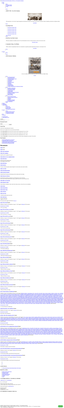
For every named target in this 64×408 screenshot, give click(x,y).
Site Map (3, 375)
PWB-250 (40, 318)
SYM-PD (9, 302)
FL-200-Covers (22, 295)
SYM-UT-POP (20, 302)
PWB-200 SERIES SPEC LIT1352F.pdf (8, 139)
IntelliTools (9, 98)
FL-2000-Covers (39, 295)
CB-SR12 (52, 293)
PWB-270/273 (48, 318)
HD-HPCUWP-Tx (48, 298)
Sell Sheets (4, 191)
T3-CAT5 (43, 302)
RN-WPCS (29, 301)
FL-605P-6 (45, 296)
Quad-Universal (12, 301)
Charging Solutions (11, 85)
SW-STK (46, 333)
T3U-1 (29, 320)
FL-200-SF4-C (31, 295)
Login (3, 376)
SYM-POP (13, 302)
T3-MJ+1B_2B (18, 303)
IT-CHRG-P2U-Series (34, 299)
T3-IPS (58, 302)
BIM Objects (5, 158)
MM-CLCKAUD (50, 330)
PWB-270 (1, 342)
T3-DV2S (52, 302)
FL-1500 (12, 295)
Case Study (4, 168)
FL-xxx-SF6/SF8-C (35, 297)
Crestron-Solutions (55, 328)
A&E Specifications (6, 151)
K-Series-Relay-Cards (50, 299)
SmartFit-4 (33, 301)
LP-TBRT (55, 299)
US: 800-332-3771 (5, 116)
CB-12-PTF (40, 293)
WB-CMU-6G (24, 343)
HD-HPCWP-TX (53, 298)
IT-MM (39, 299)
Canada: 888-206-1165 (5, 117)
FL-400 (46, 295)
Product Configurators (9, 101)
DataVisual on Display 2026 (12, 27)
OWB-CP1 (23, 318)
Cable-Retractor (30, 293)
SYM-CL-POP (58, 301)
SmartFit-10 (45, 332)
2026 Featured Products (11, 77)
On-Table (58, 330)
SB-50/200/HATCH (28, 332)
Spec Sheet (4, 193)
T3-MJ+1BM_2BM (13, 303)
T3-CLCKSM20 (47, 302)
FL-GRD (30, 297)
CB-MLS (49, 293)
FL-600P (33, 296)
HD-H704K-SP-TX (25, 298)
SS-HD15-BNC (47, 301)
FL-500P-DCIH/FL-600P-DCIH (12, 329)
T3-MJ (1, 303)
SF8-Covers (26, 319)
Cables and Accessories (11, 89)
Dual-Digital (47, 294)
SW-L (40, 333)
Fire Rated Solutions (11, 82)
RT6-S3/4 (23, 332)
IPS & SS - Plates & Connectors (12, 97)
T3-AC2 (33, 302)
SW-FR (52, 301)
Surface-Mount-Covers (29, 333)
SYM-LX (6, 302)
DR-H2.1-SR (37, 294)
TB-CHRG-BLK (44, 320)
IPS (15, 299)
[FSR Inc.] (12, 0)
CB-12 (34, 293)
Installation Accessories (11, 99)
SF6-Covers (22, 319)
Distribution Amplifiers (11, 93)
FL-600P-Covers (37, 296)
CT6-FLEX (5, 294)
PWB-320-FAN (33, 331)
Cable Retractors (10, 84)
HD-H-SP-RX (5, 298)
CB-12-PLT (36, 293)
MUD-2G (19, 318)
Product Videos (5, 189)
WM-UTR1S (48, 303)
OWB (33, 341)
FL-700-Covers (9, 297)
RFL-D (21, 301)
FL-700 (6, 297)
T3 (23, 302)
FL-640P (59, 296)
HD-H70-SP (14, 298)
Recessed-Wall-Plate (5, 319)
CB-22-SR (41, 328)
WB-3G (31, 303)
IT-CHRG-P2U (28, 299)
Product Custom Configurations (7, 371)
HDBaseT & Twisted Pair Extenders (13, 92)
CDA (58, 293)
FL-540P (25, 296)
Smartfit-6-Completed (45, 319)
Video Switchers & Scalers (12, 96)
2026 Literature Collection (6, 374)
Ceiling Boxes (10, 80)
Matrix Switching (10, 94)
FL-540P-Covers (29, 296)
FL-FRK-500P (22, 297)
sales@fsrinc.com (11, 386)
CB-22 (44, 293)
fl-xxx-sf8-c (40, 297)
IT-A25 (24, 299)
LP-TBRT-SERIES (60, 299)
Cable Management (11, 79)
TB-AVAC (36, 320)
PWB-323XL (34, 342)
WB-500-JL (19, 343)
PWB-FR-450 (58, 331)
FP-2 (60, 297)
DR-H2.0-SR (29, 294)
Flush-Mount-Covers (56, 297)
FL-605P (42, 296)
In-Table (14, 299)
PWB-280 (51, 318)
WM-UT (41, 303)
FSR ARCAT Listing (5, 372)
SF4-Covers (18, 319)
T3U (29, 303)
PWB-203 (37, 318)
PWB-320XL (38, 331)
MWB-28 (55, 330)
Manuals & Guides (6, 182)
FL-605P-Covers (55, 296)
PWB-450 (23, 204)
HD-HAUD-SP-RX (36, 298)
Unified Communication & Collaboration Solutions (15, 86)
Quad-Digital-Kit (7, 301)
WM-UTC (44, 303)
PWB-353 (55, 318)
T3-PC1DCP (26, 303)
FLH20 (47, 297)
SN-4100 (43, 301)
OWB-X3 (26, 318)
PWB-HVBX (2, 301)
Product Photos (5, 187)
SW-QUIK (43, 333)
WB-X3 (36, 343)
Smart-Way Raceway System (12, 78)
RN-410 (26, 301)
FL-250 (43, 295)
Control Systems (10, 90)
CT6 (2, 294)
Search (1, 123)
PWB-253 (43, 318)
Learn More (35, 48)
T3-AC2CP (40, 302)
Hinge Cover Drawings (6, 180)
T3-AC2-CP (36, 302)
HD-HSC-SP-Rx (59, 298)
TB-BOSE (40, 320)
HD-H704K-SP (19, 298)
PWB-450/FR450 (45, 342)
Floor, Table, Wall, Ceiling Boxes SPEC (8, 143)
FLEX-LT (43, 297)
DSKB (44, 294)
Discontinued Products (11, 100)
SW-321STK (35, 333)
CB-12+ (28, 328)
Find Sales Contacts (5, 373)
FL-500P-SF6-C (14, 296)
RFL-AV (18, 301)
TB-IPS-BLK (50, 320)
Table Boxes (10, 83)
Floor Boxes (10, 81)
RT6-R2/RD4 (19, 332)
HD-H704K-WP (30, 298)
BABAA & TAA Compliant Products (8, 156)
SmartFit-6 (40, 319)
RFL (16, 301)
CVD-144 (8, 294)
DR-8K (16, 294)
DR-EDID (22, 294)
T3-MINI (61, 302)
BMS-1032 (23, 293)
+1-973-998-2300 (8, 380)
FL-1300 (9, 295)
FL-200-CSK (26, 295)
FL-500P (53, 295)
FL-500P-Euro (10, 296)
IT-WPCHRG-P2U (43, 299)
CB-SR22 (55, 293)
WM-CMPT (38, 303)
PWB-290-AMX (17, 342)
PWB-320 (28, 331)
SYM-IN (3, 302)
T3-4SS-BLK (29, 302)
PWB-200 (33, 318)
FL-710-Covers (17, 297)
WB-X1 (34, 303)
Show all (15, 200)
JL (17, 318)
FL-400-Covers (49, 295)
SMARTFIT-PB (20, 333)
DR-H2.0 (25, 294)
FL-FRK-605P (27, 297)
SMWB (3, 320)
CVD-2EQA (12, 294)
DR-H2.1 (32, 294)
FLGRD (1, 318)
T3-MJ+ (4, 303)
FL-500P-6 (56, 295)
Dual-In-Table (51, 294)
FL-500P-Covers (4, 296)
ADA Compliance (5, 153)
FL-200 (18, 295)
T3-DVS (55, 302)
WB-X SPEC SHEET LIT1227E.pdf (7, 140)
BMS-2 (26, 293)
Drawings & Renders (6, 172)
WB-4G (56, 320)
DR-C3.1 (18, 294)
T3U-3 (33, 320)
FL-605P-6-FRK (49, 296)
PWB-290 (13, 342)
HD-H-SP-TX (10, 298)
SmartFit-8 (50, 319)
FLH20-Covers (50, 297)
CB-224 (46, 293)
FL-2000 (35, 295)
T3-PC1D (22, 303)
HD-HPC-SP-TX (42, 298)
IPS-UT (22, 299)
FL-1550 (15, 295)
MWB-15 (30, 341)
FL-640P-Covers (60, 329)
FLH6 (34, 330)
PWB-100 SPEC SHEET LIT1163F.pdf (8, 142)
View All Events (8, 35)
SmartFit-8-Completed (56, 319)
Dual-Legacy (56, 294)
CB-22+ (38, 328)
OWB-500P (36, 341)
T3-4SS (25, 302)
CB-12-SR (35, 328)
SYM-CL (54, 301)
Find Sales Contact (35, 42)
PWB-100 (30, 318)
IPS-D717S (18, 299)
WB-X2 (61, 320)
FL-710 (13, 297)
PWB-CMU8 (54, 331)
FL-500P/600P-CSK (21, 296)
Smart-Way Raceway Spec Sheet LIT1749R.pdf (9, 141)
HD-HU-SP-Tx (6, 299)
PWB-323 (41, 331)
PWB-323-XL (46, 331)
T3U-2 (31, 320)
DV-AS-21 (59, 294)
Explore (35, 75)
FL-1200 (6, 295)
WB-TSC (27, 343)
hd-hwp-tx (10, 299)
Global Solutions (10, 91)
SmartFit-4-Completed (38, 301)
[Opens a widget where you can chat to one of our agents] (60, 406)
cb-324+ (48, 328)
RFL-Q (24, 301)
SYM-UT (16, 302)
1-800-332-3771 (2, 380)
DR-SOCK (40, 294)
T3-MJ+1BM (8, 303)
